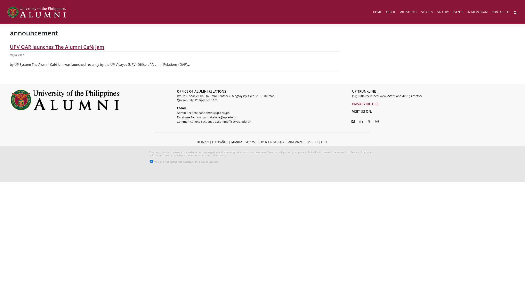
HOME (377, 12)
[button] (516, 12)
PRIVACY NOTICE (365, 104)
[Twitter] (369, 121)
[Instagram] (377, 121)
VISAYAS (250, 142)
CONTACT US (500, 12)
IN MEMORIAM (477, 12)
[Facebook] (353, 121)
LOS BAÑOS (220, 142)
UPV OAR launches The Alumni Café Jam (57, 46)
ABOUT (390, 12)
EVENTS (458, 12)
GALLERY (443, 12)
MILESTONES (408, 12)
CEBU (324, 142)
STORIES (427, 12)
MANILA (236, 142)
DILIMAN (203, 142)
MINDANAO (296, 142)
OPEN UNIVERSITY (272, 142)
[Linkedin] (361, 121)
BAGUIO (312, 142)
